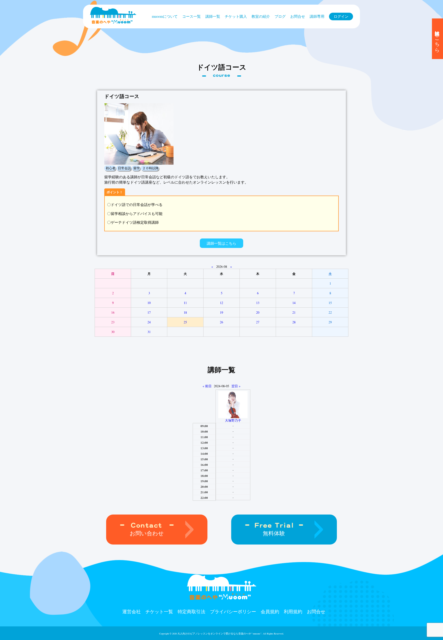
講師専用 (317, 16)
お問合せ (297, 16)
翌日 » (235, 386)
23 (112, 322)
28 (294, 322)
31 (149, 332)
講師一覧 (212, 16)
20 (257, 312)
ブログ (280, 16)
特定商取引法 (191, 611)
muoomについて (165, 16)
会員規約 (270, 611)
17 (149, 312)
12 (221, 303)
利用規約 (293, 611)
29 (330, 322)
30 (112, 332)
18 (185, 312)
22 (330, 312)
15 (330, 303)
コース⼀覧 (191, 16)
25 (185, 322)
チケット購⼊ (236, 16)
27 (257, 322)
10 (149, 303)
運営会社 (131, 611)
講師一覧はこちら (221, 243)
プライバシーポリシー (233, 611)
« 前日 (207, 386)
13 (257, 303)
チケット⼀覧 (159, 611)
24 (149, 322)
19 (221, 312)
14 (294, 303)
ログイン (341, 16)
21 (294, 312)
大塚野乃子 (233, 420)
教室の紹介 (260, 16)
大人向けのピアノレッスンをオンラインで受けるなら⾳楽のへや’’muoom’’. (219, 633)
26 (221, 322)
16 (112, 312)
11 (185, 303)
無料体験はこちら (437, 39)
